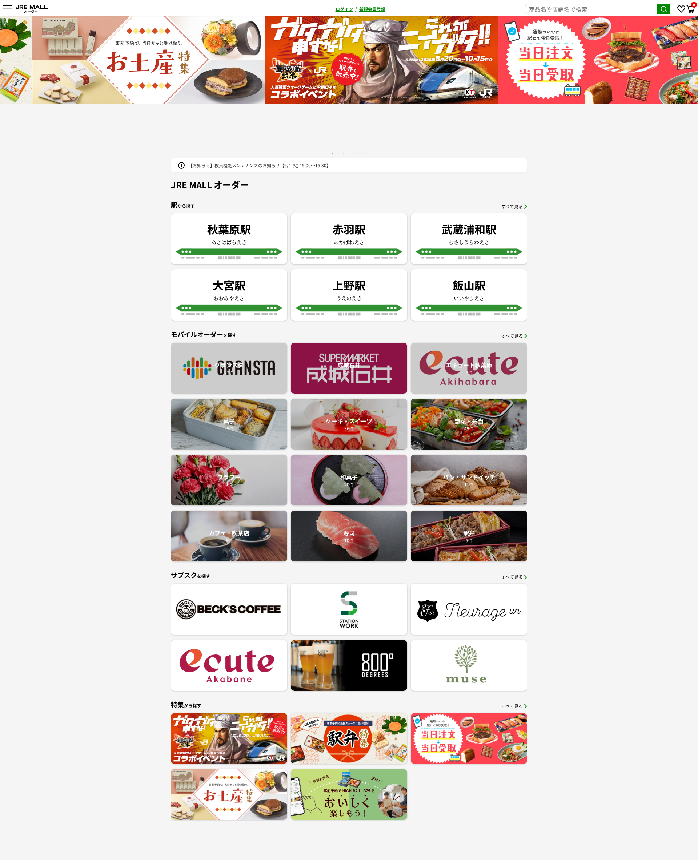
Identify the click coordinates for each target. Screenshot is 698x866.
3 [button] (354, 153)
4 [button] (365, 153)
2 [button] (343, 153)
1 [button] (332, 153)
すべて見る (512, 206)
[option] (349, 60)
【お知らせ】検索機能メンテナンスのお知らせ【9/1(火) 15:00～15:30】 (259, 165)
